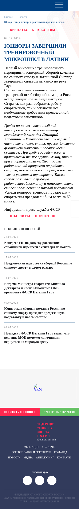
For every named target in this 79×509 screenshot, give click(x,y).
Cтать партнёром (39, 471)
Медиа (28, 457)
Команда (60, 452)
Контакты (64, 457)
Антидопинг (45, 457)
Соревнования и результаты (31, 452)
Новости (22, 16)
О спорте (48, 447)
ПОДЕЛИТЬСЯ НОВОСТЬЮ (32, 216)
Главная (8, 16)
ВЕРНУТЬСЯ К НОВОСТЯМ (32, 30)
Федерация (31, 447)
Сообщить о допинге (19, 412)
